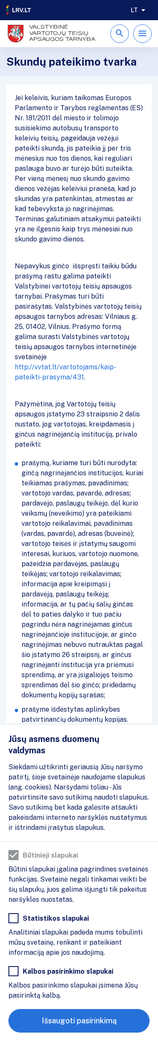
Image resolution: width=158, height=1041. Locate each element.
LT (134, 10)
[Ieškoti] (119, 33)
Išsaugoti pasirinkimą (79, 1020)
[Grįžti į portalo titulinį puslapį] (19, 10)
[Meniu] (142, 33)
